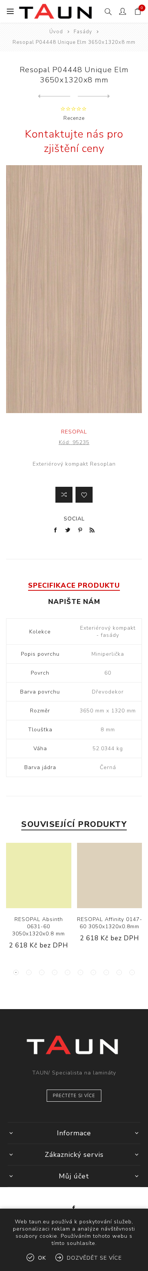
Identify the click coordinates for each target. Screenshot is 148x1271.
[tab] (74, 585)
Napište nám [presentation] (74, 601)
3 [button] (41, 972)
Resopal (74, 431)
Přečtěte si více (74, 1096)
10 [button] (132, 972)
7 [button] (93, 972)
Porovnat (63, 495)
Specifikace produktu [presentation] (74, 585)
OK (42, 1258)
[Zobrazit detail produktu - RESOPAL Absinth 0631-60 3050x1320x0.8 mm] (39, 875)
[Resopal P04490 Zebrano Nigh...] (94, 96)
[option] (38, 902)
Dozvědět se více (94, 1258)
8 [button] (106, 972)
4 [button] (54, 972)
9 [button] (119, 972)
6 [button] (80, 972)
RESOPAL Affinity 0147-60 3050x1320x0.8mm (109, 923)
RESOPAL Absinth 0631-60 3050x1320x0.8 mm (38, 926)
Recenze (74, 118)
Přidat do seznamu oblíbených (84, 495)
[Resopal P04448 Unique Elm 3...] (54, 96)
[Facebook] (74, 1208)
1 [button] (16, 972)
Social (74, 518)
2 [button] (29, 972)
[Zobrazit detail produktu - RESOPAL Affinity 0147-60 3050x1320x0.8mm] (110, 875)
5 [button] (67, 972)
